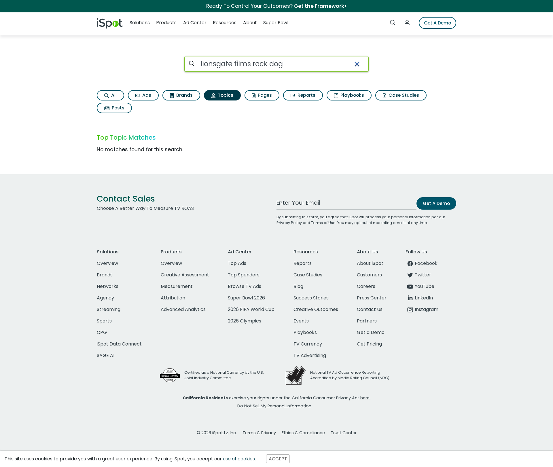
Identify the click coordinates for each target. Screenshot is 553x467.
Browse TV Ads (244, 286)
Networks (107, 286)
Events (301, 321)
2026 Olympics (244, 321)
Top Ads (237, 263)
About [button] (250, 22)
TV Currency (307, 344)
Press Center (372, 298)
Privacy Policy (289, 222)
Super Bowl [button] (275, 22)
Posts (117, 108)
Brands (184, 95)
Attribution (173, 298)
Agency (105, 298)
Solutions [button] (140, 22)
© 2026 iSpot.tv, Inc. (217, 433)
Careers (366, 286)
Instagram (426, 309)
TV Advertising (309, 355)
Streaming (108, 309)
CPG (102, 332)
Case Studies (403, 95)
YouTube (424, 286)
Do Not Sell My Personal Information (274, 406)
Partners (367, 321)
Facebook (426, 263)
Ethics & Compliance (303, 433)
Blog (298, 286)
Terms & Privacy (259, 433)
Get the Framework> (320, 6)
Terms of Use (323, 222)
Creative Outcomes (315, 309)
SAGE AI (105, 355)
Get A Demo (437, 23)
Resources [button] (224, 22)
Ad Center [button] (195, 22)
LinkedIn (424, 298)
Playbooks (351, 95)
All (113, 95)
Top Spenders (244, 275)
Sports (104, 321)
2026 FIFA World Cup (251, 309)
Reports (305, 95)
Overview (107, 263)
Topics (225, 95)
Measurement (177, 286)
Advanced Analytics (183, 309)
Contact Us (369, 309)
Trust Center (344, 433)
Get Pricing (369, 344)
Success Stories (311, 298)
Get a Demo (371, 332)
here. (365, 398)
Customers (369, 275)
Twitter (423, 275)
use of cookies (239, 458)
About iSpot (370, 263)
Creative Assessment (185, 275)
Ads (146, 95)
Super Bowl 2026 (246, 298)
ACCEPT (278, 458)
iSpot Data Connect (119, 344)
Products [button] (166, 22)
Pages (264, 95)
